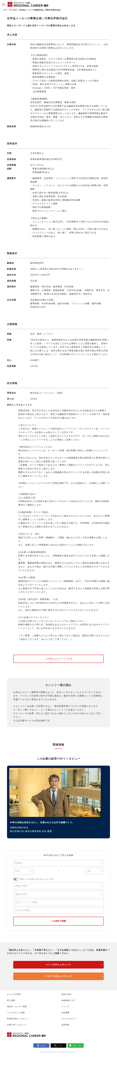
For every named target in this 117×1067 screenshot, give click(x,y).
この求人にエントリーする (58, 658)
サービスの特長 (14, 994)
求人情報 (11, 1000)
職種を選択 (21, 894)
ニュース (65, 1006)
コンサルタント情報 (16, 1013)
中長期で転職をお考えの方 (58, 976)
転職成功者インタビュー (18, 1019)
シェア (43, 1045)
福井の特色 (66, 994)
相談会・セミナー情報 (17, 1006)
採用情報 (65, 1025)
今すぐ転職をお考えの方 (58, 964)
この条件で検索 (58, 921)
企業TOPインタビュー (17, 1025)
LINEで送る (77, 1045)
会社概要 (65, 1013)
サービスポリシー (69, 1019)
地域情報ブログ (68, 1000)
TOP (5, 10)
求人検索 (13, 10)
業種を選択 (21, 886)
